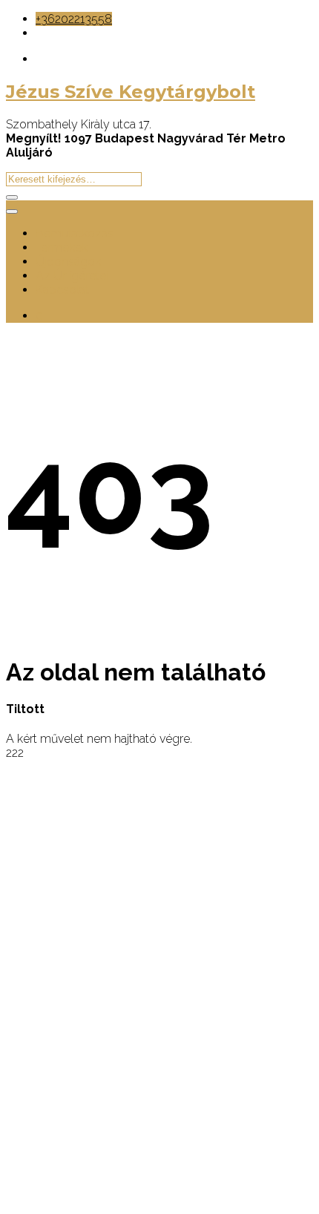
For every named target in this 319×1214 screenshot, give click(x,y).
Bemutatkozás (75, 233)
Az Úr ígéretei (72, 276)
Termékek (62, 247)
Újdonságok (68, 262)
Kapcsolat (62, 290)
